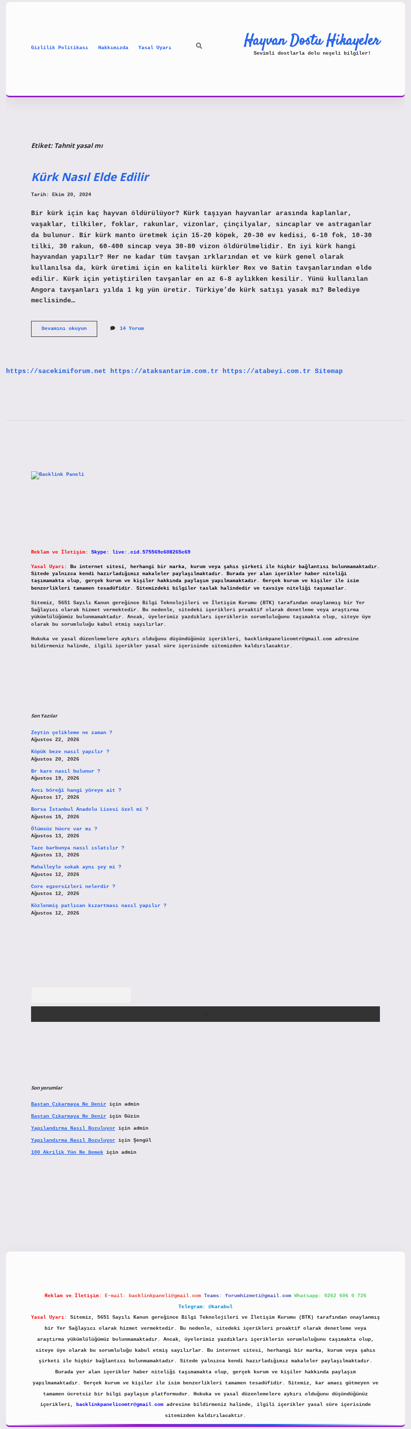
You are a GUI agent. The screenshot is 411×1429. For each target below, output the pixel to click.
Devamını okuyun (69, 331)
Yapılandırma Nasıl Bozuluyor (73, 1128)
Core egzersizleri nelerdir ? (73, 886)
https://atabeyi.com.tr (267, 371)
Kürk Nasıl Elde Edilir (89, 177)
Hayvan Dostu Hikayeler (312, 40)
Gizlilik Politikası (59, 48)
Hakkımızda (113, 48)
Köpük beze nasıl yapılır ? (70, 752)
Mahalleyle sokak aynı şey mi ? (76, 867)
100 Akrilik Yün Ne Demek (67, 1152)
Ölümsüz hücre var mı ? (64, 829)
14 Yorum (132, 328)
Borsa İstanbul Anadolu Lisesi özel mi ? (89, 809)
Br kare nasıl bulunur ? (65, 771)
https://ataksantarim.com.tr (164, 371)
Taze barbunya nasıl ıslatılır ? (77, 848)
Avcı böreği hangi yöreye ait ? (76, 790)
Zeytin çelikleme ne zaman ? (71, 733)
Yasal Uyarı (154, 48)
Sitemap (329, 371)
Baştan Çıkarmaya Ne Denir (68, 1104)
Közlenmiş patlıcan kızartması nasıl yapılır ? (98, 906)
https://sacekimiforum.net (56, 371)
